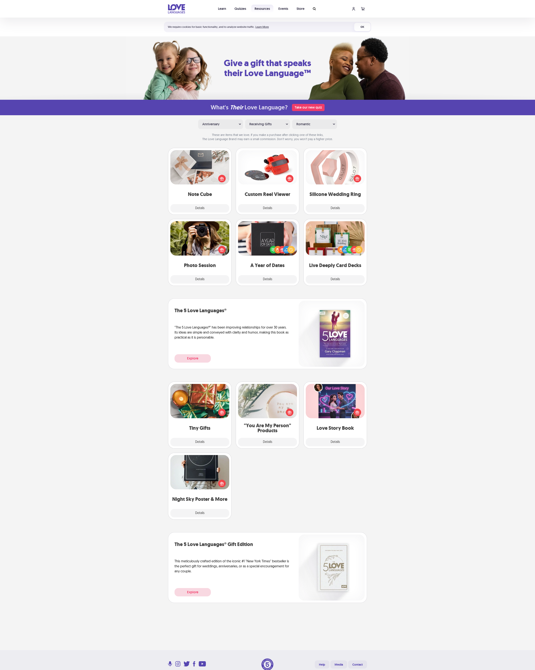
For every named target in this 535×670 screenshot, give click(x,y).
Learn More (262, 27)
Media (339, 664)
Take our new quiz (308, 107)
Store (300, 8)
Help (322, 664)
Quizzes (240, 8)
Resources (262, 8)
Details (200, 208)
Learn (222, 8)
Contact (357, 664)
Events (283, 8)
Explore (192, 358)
